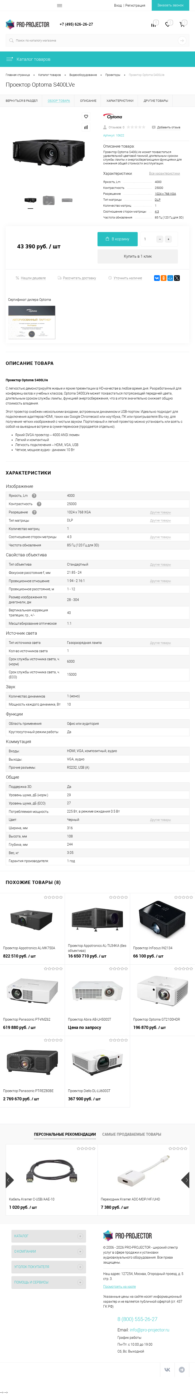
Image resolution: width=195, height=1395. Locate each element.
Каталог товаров (33, 59)
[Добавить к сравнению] (86, 127)
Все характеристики (164, 173)
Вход (118, 5)
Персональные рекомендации (65, 1134)
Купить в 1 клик (138, 256)
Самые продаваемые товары (131, 1134)
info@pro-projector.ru (149, 1329)
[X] (177, 278)
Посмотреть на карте (119, 1286)
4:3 (157, 211)
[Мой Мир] (170, 278)
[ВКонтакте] (157, 278)
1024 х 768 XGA (165, 193)
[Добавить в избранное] (86, 116)
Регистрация (135, 5)
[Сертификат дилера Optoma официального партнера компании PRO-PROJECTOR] (32, 338)
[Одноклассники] (163, 278)
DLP (158, 199)
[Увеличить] (49, 153)
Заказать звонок (170, 5)
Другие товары (160, 512)
